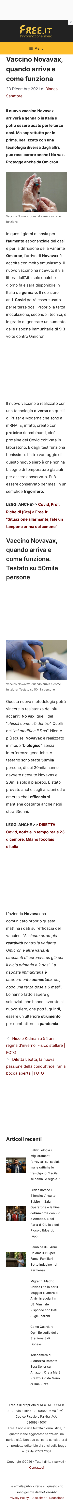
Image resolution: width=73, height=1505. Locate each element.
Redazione (56, 1498)
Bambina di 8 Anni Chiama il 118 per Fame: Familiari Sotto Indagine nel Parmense (43, 1258)
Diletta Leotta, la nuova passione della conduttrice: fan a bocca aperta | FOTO (36, 1066)
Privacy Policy (19, 1498)
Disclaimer (39, 1498)
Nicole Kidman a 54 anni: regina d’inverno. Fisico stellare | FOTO (35, 1045)
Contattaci (36, 1467)
